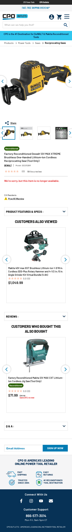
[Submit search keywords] (65, 25)
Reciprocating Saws (55, 43)
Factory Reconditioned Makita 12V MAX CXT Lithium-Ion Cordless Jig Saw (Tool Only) (35, 379)
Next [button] (65, 259)
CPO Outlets (44, 2)
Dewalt (8, 165)
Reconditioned (11, 148)
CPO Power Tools (28, 2)
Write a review (34, 171)
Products (9, 43)
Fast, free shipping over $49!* (36, 7)
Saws (37, 43)
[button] (9, 133)
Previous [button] (7, 259)
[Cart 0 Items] (59, 16)
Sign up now (55, 448)
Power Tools (24, 43)
